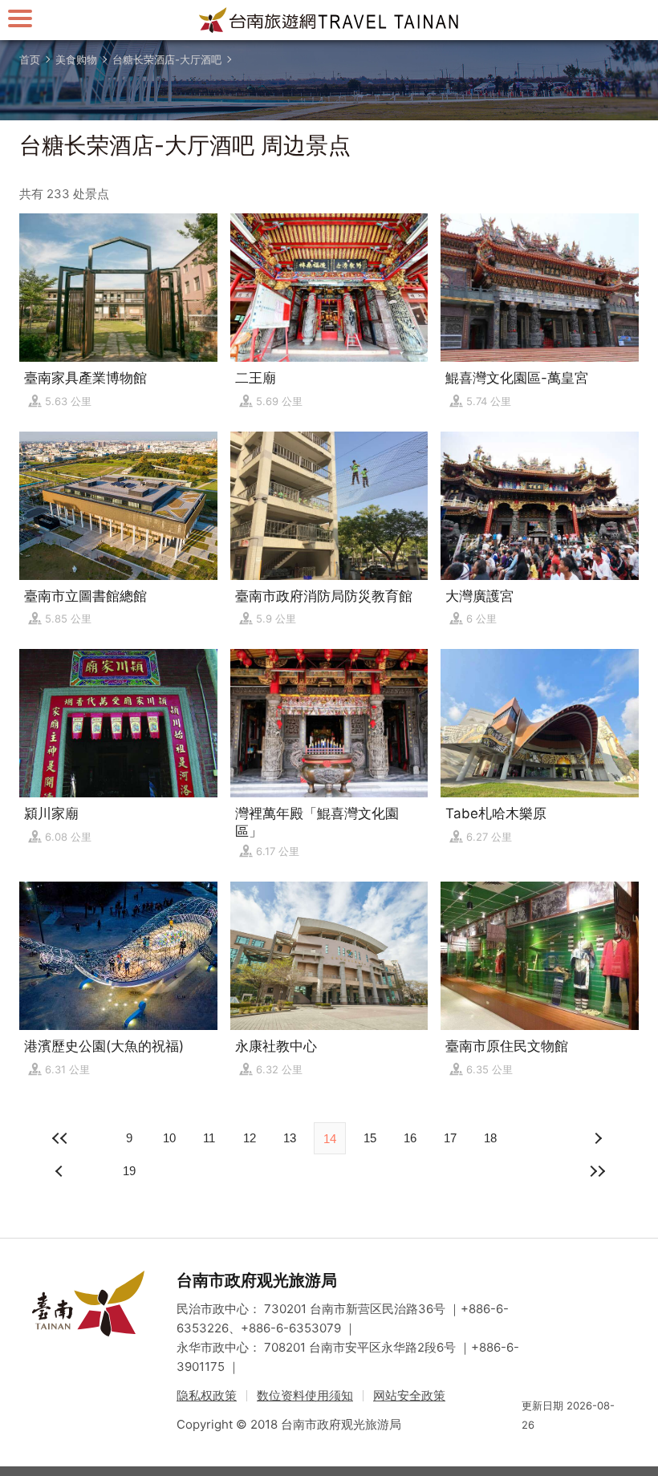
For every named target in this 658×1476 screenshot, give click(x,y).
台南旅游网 (329, 20)
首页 (29, 59)
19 (129, 1171)
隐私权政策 (207, 1395)
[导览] (20, 18)
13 (289, 1138)
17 (450, 1138)
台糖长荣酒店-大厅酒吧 (166, 59)
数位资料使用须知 (305, 1395)
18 (490, 1138)
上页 (597, 1138)
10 (169, 1138)
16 (410, 1138)
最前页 (61, 1138)
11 (209, 1138)
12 (249, 1138)
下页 (61, 1171)
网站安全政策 (409, 1395)
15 (370, 1138)
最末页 (597, 1171)
